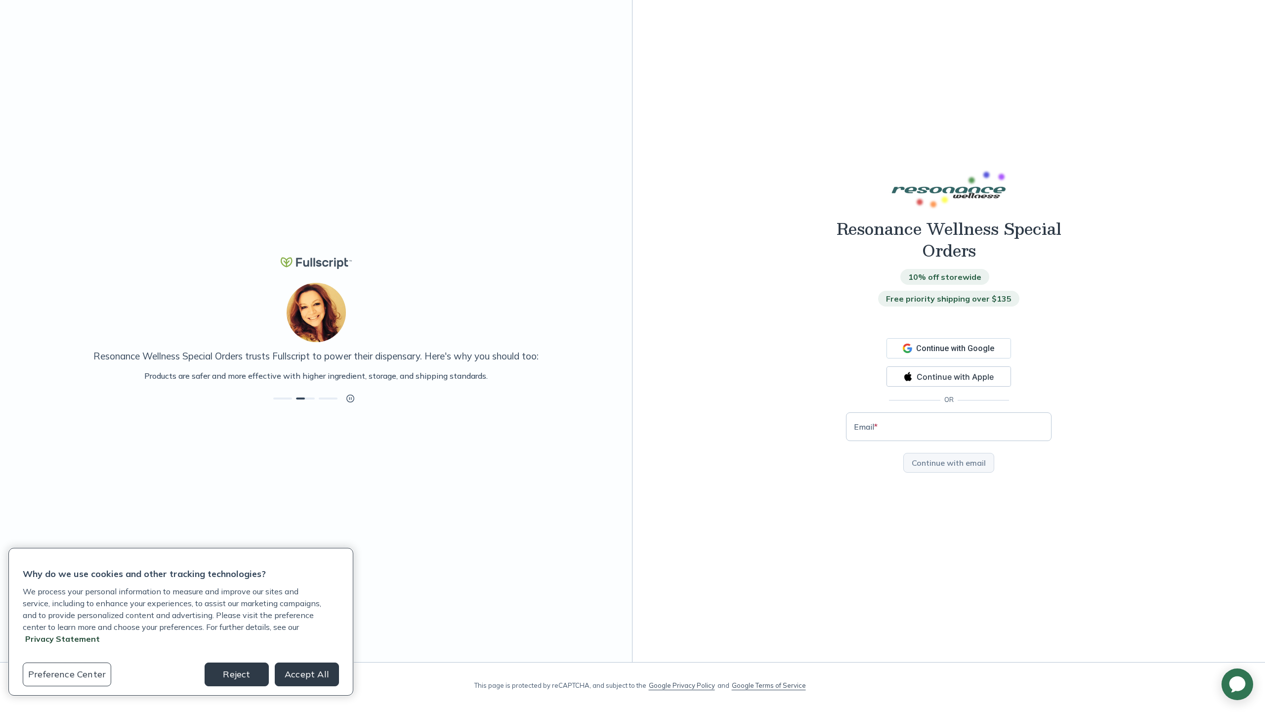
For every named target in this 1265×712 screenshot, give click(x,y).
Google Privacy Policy (682, 685)
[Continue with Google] (949, 348)
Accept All (307, 674)
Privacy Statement (62, 639)
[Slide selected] (305, 399)
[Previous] (55, 376)
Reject (236, 674)
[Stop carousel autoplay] (350, 398)
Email (866, 427)
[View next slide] (282, 399)
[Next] (577, 376)
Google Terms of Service (769, 685)
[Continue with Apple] (949, 376)
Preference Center (67, 674)
